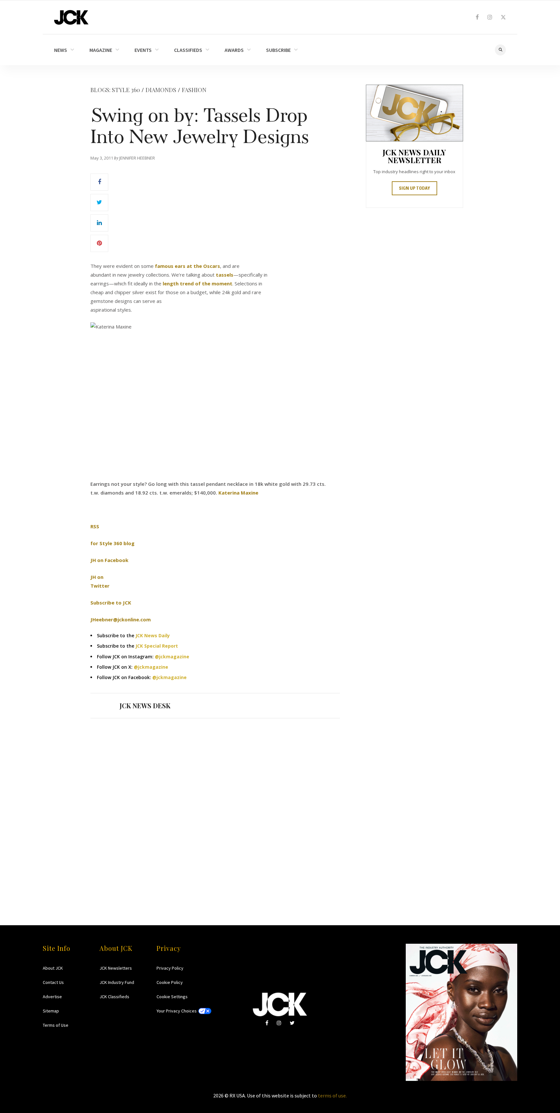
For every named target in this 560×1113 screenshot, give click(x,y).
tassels (224, 274)
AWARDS (234, 50)
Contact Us (53, 982)
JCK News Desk (145, 705)
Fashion (194, 90)
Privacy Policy (170, 968)
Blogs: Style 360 (115, 90)
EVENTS (143, 50)
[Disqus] (215, 809)
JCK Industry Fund (116, 982)
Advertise (52, 996)
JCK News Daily (152, 635)
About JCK (53, 968)
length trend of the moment (197, 283)
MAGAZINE (100, 50)
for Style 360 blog (112, 543)
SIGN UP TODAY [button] (414, 188)
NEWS (60, 50)
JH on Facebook (109, 560)
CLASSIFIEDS (188, 50)
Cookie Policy (170, 982)
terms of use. (332, 1095)
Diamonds (161, 90)
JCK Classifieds (114, 996)
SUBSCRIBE (278, 50)
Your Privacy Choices (177, 1011)
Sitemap (51, 1011)
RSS (94, 526)
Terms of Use (55, 1025)
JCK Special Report (156, 646)
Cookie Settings (172, 996)
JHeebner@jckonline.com (120, 619)
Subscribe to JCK (110, 602)
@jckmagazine (172, 656)
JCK (71, 17)
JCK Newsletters (115, 968)
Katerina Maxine (238, 492)
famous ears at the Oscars (187, 266)
